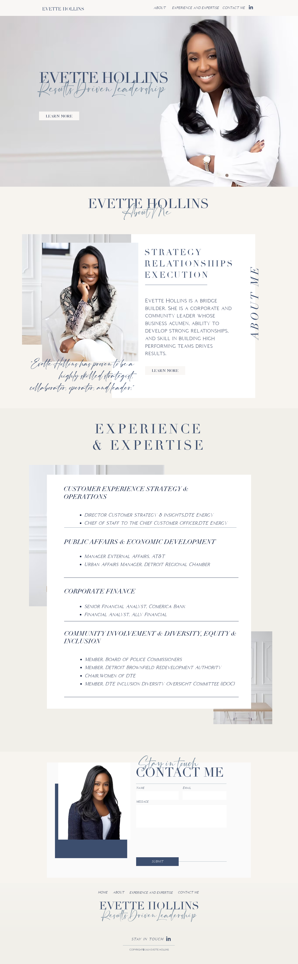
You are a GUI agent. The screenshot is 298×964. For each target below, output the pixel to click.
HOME (102, 892)
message (142, 801)
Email (187, 787)
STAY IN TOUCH (147, 939)
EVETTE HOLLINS (63, 9)
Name (140, 787)
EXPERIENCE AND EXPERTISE (151, 892)
